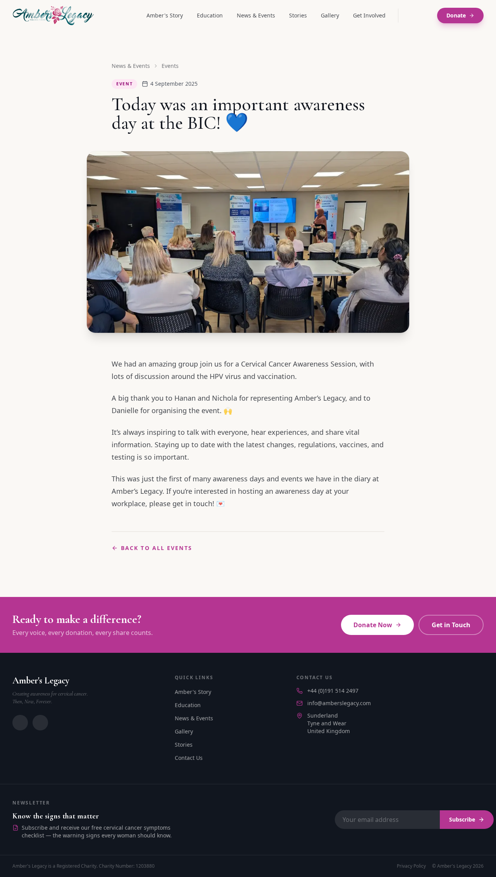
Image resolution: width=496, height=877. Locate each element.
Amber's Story (164, 15)
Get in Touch (451, 625)
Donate (456, 15)
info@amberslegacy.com (339, 703)
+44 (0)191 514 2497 (332, 690)
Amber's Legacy (40, 680)
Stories (298, 15)
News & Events (256, 15)
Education (210, 15)
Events (170, 65)
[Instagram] (410, 15)
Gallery (330, 15)
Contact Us (189, 757)
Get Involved (369, 15)
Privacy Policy (411, 866)
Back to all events (156, 548)
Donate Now (372, 625)
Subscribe (462, 819)
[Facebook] (425, 15)
